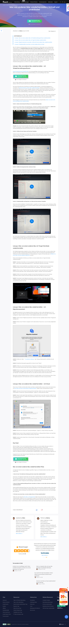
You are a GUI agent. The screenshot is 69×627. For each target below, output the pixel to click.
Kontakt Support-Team (7, 614)
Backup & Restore (33, 1)
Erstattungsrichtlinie (33, 602)
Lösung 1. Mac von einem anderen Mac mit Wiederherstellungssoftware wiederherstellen (32, 37)
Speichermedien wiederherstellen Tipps (20, 604)
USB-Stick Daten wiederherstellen (48, 608)
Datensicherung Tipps (17, 608)
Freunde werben (6, 616)
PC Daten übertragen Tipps (18, 614)
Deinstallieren (32, 600)
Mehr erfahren (19, 533)
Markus (20, 30)
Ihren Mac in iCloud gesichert (29, 496)
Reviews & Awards (6, 602)
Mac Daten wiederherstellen (12, 5)
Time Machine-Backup (29, 359)
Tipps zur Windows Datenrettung (19, 600)
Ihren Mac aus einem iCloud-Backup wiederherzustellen (25, 388)
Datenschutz (32, 604)
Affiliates (4, 608)
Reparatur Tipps (16, 606)
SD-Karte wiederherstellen (47, 604)
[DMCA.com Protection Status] (9, 624)
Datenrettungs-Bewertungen (48, 602)
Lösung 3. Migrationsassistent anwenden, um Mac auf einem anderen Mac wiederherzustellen (33, 42)
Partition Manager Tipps (17, 610)
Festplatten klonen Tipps (17, 612)
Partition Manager (25, 1)
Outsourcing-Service (6, 612)
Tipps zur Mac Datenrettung (18, 602)
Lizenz (31, 606)
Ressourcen (16, 597)
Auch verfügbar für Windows (34, 24)
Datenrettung (17, 1)
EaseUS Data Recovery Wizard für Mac (20, 71)
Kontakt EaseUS (5, 604)
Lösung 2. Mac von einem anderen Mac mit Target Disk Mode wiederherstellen (30, 40)
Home (4, 5)
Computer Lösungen (46, 600)
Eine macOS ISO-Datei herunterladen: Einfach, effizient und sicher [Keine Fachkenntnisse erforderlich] (43, 574)
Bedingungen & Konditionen (35, 608)
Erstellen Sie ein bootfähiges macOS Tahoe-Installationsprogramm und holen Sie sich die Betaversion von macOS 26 (22, 568)
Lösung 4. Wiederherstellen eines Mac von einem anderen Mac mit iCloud (29, 44)
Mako (23, 518)
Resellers (4, 606)
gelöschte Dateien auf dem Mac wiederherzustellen (29, 87)
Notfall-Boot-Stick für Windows (48, 606)
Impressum (5, 600)
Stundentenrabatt (6, 610)
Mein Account (32, 610)
